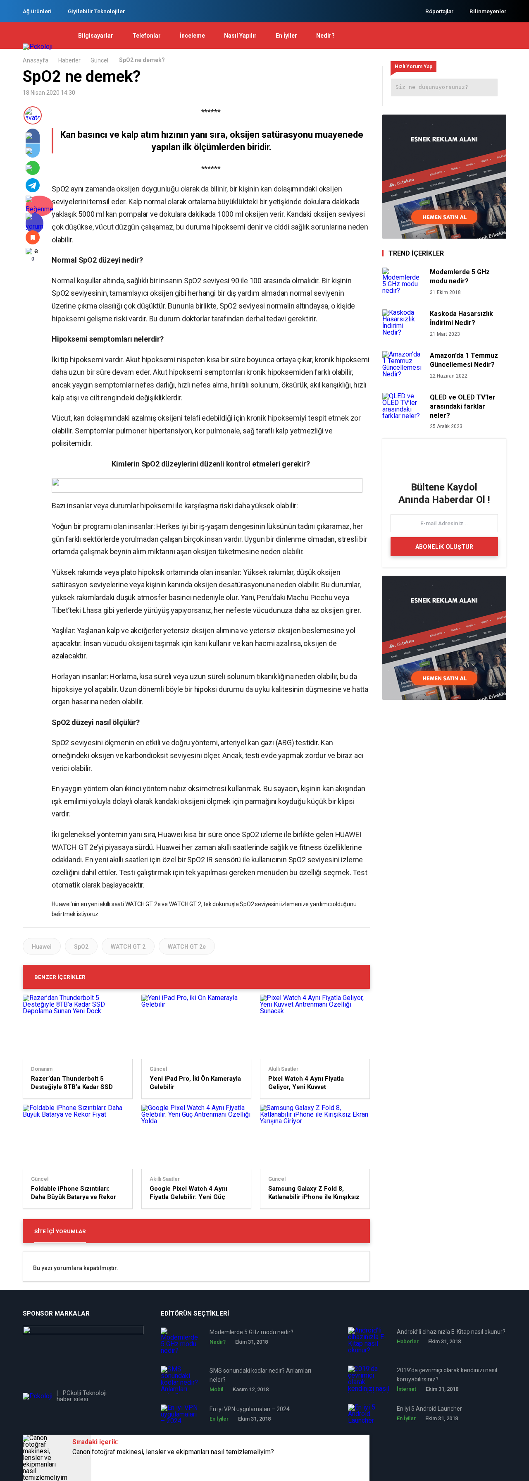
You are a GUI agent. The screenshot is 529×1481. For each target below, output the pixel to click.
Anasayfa (35, 60)
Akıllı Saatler (283, 1069)
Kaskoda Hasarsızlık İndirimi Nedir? (461, 318)
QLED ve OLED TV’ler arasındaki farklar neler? (463, 406)
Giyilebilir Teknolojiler (96, 11)
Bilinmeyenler (487, 11)
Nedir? (325, 35)
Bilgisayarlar (95, 35)
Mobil (216, 1389)
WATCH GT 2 (128, 946)
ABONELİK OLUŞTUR (444, 546)
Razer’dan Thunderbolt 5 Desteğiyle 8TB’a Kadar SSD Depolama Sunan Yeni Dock (72, 1083)
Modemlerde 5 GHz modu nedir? (460, 276)
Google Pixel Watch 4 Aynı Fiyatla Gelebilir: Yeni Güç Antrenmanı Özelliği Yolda (188, 1193)
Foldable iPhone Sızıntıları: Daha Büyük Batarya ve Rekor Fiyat (73, 1193)
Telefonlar (146, 35)
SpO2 (81, 946)
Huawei (42, 946)
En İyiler (286, 35)
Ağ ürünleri (37, 11)
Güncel (99, 60)
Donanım (41, 1069)
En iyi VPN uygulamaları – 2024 (250, 1409)
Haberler (69, 60)
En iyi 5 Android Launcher (429, 1408)
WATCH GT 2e (187, 946)
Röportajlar (439, 11)
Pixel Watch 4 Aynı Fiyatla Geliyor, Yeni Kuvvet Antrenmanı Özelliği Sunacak (310, 1083)
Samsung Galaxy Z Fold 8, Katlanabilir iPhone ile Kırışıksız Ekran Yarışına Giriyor (314, 1193)
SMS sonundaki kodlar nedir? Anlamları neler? (260, 1375)
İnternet (406, 1389)
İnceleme (192, 35)
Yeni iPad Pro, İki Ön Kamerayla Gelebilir (195, 1083)
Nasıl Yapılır (240, 35)
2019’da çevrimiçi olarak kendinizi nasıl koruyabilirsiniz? (447, 1375)
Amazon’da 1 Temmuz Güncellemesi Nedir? (464, 360)
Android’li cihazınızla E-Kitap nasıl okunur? (451, 1331)
